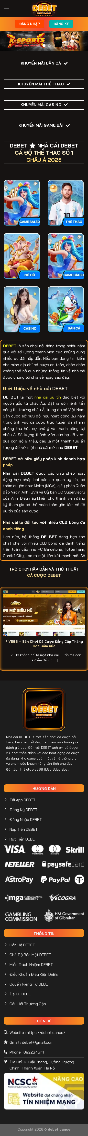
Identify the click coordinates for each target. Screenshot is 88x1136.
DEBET (25, 737)
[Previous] (4, 626)
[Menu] (7, 8)
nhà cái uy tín (47, 397)
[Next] (83, 626)
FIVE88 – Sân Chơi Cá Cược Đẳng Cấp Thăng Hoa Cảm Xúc (44, 643)
